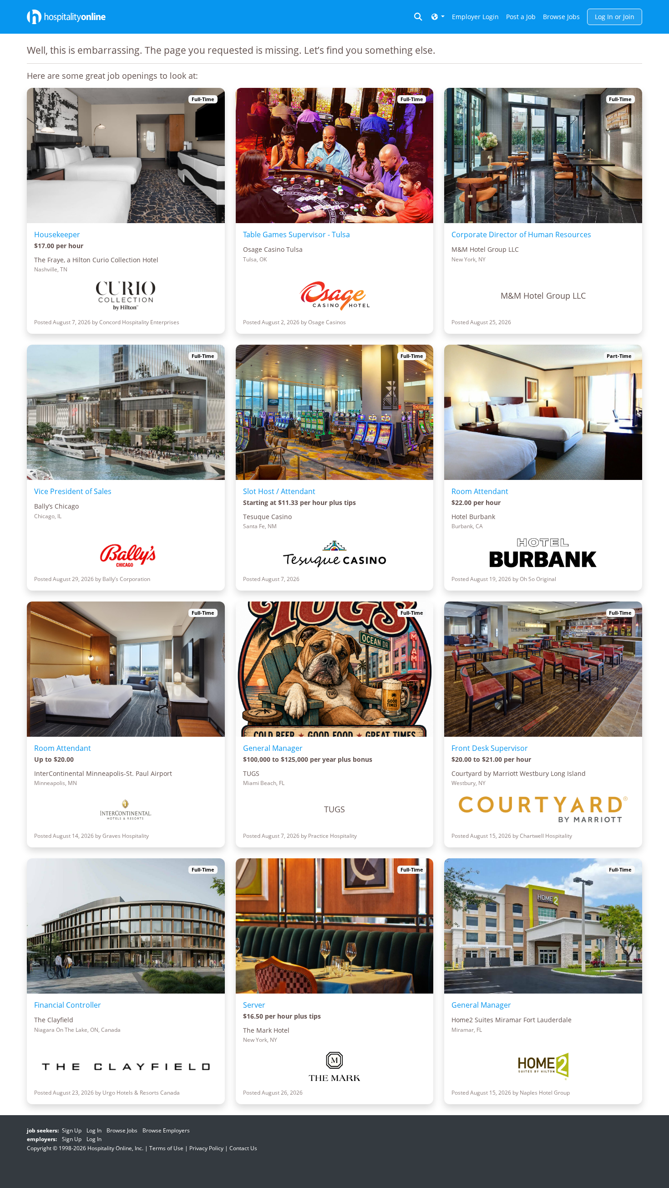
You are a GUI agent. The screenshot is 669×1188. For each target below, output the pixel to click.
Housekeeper (57, 234)
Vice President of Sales (73, 491)
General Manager (273, 748)
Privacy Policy (206, 1148)
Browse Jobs (561, 16)
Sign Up (71, 1130)
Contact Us (243, 1148)
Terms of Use (166, 1148)
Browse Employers (166, 1130)
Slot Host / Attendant (279, 491)
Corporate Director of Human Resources (521, 234)
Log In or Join (614, 16)
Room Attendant (479, 491)
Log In (93, 1130)
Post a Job (521, 16)
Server (254, 1005)
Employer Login (475, 16)
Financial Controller (67, 1005)
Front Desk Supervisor (489, 748)
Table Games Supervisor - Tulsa (296, 234)
